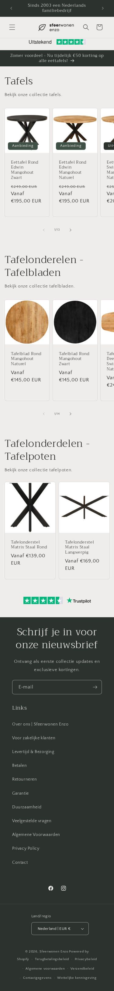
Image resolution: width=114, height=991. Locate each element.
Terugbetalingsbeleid (52, 959)
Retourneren (24, 779)
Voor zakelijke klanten (33, 738)
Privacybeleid (86, 959)
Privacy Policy (25, 848)
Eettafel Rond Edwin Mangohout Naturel (73, 170)
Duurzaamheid (26, 807)
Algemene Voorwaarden (36, 834)
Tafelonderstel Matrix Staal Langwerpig (79, 547)
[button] (12, 27)
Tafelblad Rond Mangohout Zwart (74, 358)
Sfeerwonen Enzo (54, 951)
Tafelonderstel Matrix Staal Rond (29, 545)
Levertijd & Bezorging (33, 751)
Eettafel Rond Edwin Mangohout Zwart (25, 170)
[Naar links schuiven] (43, 230)
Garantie (20, 793)
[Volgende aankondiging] (102, 8)
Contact (20, 862)
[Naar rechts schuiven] (70, 230)
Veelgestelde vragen (31, 820)
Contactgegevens (37, 978)
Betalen (19, 765)
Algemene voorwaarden (45, 969)
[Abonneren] (95, 687)
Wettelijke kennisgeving (76, 978)
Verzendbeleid (82, 969)
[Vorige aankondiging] (11, 8)
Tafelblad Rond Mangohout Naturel (26, 358)
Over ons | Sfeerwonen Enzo (40, 724)
